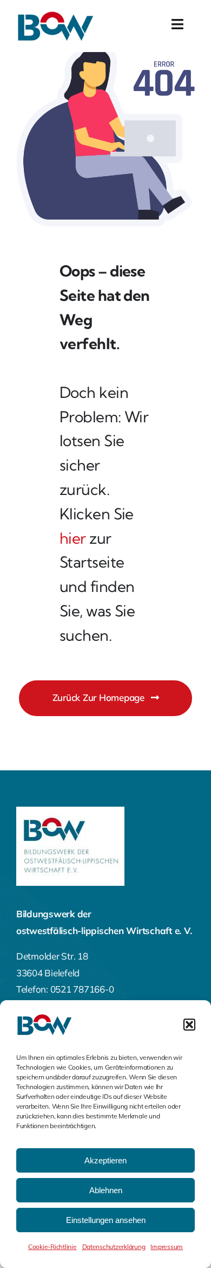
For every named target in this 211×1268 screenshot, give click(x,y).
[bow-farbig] (56, 15)
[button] (189, 1024)
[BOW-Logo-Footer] (70, 811)
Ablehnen (105, 1190)
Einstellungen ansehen (106, 1220)
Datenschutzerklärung (114, 1247)
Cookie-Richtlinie (52, 1247)
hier (73, 538)
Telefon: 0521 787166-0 (65, 989)
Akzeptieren (105, 1160)
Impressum (166, 1247)
